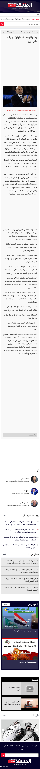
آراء (37, 470)
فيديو (35, 679)
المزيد (4, 516)
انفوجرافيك (32, 603)
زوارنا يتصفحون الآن (31, 515)
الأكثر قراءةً (33, 554)
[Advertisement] (20, 65)
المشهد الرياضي (28, 32)
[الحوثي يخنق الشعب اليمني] (20, 730)
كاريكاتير (35, 714)
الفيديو (6, 746)
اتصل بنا (20, 750)
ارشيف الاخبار (25, 746)
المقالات (18, 746)
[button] (3, 730)
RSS (11, 746)
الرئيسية (36, 32)
